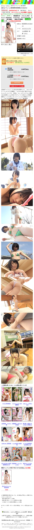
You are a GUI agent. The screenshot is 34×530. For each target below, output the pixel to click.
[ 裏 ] (9, 44)
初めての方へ (6, 512)
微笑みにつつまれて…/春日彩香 (27, 464)
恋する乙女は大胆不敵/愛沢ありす (6, 464)
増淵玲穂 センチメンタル (17, 464)
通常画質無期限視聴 (11, 69)
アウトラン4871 (26, 15)
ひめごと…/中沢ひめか (27, 404)
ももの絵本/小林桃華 (17, 444)
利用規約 (28, 520)
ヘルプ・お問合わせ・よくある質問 (18, 512)
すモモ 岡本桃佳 (6, 403)
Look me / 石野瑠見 (6, 443)
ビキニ (8, 5)
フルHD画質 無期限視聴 (13, 76)
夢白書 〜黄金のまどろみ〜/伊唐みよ (27, 424)
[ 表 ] (6, 44)
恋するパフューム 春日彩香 (6, 486)
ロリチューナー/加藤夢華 (17, 404)
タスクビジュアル (25, 17)
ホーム (3, 5)
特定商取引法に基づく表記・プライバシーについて (13, 520)
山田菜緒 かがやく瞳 (6, 424)
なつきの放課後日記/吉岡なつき (27, 444)
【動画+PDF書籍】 (18, 19)
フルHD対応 (25, 31)
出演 (19, 23)
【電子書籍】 (9, 19)
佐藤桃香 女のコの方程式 (17, 424)
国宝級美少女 (17, 15)
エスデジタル (16, 17)
